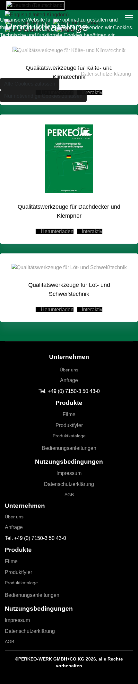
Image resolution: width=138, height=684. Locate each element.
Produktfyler (69, 425)
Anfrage (69, 380)
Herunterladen (56, 231)
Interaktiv (91, 231)
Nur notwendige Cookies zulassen (43, 96)
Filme (69, 414)
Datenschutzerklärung (69, 484)
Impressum (69, 473)
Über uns (69, 369)
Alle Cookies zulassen (29, 84)
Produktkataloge (69, 435)
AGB (69, 494)
